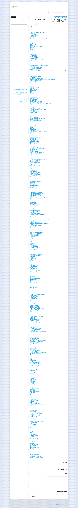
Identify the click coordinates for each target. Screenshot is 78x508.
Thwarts (32, 212)
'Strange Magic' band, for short (36, 188)
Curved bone (32, 86)
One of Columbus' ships (35, 403)
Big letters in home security (35, 181)
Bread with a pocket (34, 444)
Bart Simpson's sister (34, 447)
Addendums (32, 281)
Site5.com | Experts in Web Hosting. (19, 504)
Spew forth (32, 390)
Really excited (33, 48)
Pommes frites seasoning (35, 142)
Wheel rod (32, 378)
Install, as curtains (34, 416)
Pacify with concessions (35, 319)
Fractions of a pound (34, 428)
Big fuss (31, 446)
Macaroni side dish (34, 64)
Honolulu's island (33, 422)
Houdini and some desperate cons (37, 252)
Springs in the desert (34, 388)
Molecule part (33, 60)
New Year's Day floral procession (37, 59)
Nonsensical (32, 407)
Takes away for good (34, 303)
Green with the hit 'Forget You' (36, 341)
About (54, 12)
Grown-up (32, 257)
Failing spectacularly (34, 431)
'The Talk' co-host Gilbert (35, 108)
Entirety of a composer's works (36, 165)
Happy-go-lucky (33, 339)
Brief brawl (32, 443)
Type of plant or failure (35, 210)
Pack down (32, 231)
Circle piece (32, 272)
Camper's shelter (33, 442)
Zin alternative (33, 115)
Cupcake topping (33, 437)
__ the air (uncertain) (34, 374)
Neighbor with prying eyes (35, 239)
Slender (31, 42)
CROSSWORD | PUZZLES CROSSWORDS (60, 16)
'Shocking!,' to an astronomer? (36, 192)
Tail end (31, 126)
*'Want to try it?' (33, 105)
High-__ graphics (33, 72)
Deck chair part (33, 348)
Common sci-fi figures (34, 271)
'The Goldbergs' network (35, 187)
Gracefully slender (34, 343)
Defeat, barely (33, 347)
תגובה (65, 478)
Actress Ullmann (33, 99)
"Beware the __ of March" (35, 456)
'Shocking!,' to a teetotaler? (35, 194)
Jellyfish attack (33, 333)
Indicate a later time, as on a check (37, 334)
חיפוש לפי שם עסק (61, 12)
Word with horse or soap (35, 288)
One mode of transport (34, 234)
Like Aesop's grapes (34, 330)
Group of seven (33, 258)
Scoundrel (32, 43)
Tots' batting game (34, 383)
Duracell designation (34, 171)
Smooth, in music (33, 133)
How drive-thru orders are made (37, 421)
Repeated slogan (33, 395)
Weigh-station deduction (35, 204)
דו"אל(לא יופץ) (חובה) (62, 469)
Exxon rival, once (33, 266)
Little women (32, 66)
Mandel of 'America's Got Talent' (37, 152)
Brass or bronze (33, 89)
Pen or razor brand (34, 318)
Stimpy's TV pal (33, 128)
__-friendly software (34, 372)
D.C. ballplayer (33, 349)
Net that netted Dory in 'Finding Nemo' (38, 148)
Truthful (32, 382)
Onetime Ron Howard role (35, 144)
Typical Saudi (33, 381)
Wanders (32, 121)
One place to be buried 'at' (35, 233)
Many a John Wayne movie (35, 325)
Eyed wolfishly (33, 81)
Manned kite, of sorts (34, 326)
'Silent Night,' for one (34, 283)
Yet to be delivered (34, 117)
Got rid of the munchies (35, 162)
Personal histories (33, 55)
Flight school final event (35, 264)
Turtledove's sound (34, 211)
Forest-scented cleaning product (36, 78)
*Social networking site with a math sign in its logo (40, 103)
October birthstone (34, 57)
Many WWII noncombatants (36, 323)
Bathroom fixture (33, 96)
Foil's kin (32, 263)
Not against (32, 236)
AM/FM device (33, 450)
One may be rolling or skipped (36, 147)
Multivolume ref (33, 149)
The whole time (33, 216)
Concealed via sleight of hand (36, 270)
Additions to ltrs (33, 360)
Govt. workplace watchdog (35, 76)
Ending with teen (33, 169)
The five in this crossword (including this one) (39, 219)
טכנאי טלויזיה (25, 99)
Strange (31, 127)
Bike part (32, 277)
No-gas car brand (33, 237)
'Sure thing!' (32, 110)
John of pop (32, 248)
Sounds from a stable (34, 130)
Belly (31, 91)
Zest (31, 116)
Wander (31, 380)
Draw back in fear (34, 434)
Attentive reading (33, 279)
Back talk (32, 448)
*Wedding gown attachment (36, 102)
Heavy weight (33, 75)
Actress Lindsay (33, 100)
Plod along (32, 401)
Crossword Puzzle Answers (47, 24)
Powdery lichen (33, 228)
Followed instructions (34, 164)
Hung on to (32, 420)
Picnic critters (33, 54)
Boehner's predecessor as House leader (38, 177)
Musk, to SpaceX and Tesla (35, 322)
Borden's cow (33, 276)
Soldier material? (33, 224)
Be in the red (32, 182)
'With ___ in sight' (34, 282)
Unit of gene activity (34, 207)
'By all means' (33, 199)
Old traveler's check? (34, 235)
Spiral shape (32, 389)
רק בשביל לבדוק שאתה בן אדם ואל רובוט (38, 493)
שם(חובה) (65, 464)
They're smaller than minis (35, 213)
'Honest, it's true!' (33, 112)
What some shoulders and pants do (37, 120)
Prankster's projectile (34, 315)
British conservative (34, 275)
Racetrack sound (33, 138)
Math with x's (33, 61)
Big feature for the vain (35, 278)
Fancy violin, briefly (34, 265)
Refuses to (32, 47)
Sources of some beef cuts (35, 309)
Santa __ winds (33, 44)
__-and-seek (32, 26)
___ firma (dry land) (34, 287)
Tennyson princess (34, 301)
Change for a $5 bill (34, 441)
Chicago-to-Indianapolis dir (35, 174)
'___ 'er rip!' (32, 361)
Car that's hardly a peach (35, 175)
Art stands (32, 280)
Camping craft (33, 176)
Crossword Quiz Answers (35, 24)
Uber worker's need (34, 296)
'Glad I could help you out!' (35, 285)
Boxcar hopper (33, 90)
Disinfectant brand (34, 268)
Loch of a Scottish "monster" (36, 413)
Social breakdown (33, 226)
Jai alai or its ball (33, 249)
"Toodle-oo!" (33, 455)
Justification (32, 414)
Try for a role (33, 297)
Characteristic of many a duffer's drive (38, 352)
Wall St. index (33, 31)
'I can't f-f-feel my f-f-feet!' (35, 198)
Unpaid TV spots (33, 295)
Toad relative (32, 384)
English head (32, 167)
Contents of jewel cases (34, 350)
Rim (31, 394)
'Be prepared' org (33, 370)
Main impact (32, 155)
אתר (66, 473)
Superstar (32, 37)
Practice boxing (33, 399)
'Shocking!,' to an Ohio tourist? (36, 191)
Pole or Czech (33, 317)
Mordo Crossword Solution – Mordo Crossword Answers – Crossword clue (20, 90)
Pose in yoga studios (34, 50)
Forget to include (33, 430)
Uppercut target (33, 205)
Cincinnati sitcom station (35, 172)
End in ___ (32, 170)
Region (31, 396)
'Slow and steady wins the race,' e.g (37, 190)
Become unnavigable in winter (36, 355)
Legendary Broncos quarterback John (38, 331)
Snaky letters (32, 392)
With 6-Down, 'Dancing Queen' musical (38, 118)
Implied (31, 250)
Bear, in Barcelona (34, 94)
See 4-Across (32, 136)
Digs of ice (32, 269)
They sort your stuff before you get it (37, 214)
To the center (32, 123)
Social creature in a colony (35, 225)
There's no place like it (34, 215)
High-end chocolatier (34, 74)
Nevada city (32, 238)
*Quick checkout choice (35, 104)
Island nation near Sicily (35, 415)
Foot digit (32, 260)
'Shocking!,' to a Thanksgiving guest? (37, 193)
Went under (32, 30)
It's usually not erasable (35, 160)
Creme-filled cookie (34, 438)
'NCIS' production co (34, 363)
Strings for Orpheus (34, 305)
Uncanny (32, 209)
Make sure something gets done (36, 153)
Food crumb (32, 261)
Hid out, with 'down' (34, 161)
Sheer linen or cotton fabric (35, 310)
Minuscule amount (34, 410)
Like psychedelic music (34, 247)
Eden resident (33, 433)
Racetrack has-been (34, 139)
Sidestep (31, 393)
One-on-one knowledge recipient (36, 232)
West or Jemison (33, 203)
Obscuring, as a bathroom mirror (37, 404)
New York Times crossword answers (21, 92)
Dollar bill (32, 83)
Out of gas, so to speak (34, 320)
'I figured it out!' (33, 111)
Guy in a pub (32, 256)
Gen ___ (31, 163)
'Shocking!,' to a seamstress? (36, 195)
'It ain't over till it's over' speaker (37, 366)
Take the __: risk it (34, 35)
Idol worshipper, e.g (34, 337)
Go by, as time (33, 424)
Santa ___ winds (33, 227)
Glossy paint (32, 425)
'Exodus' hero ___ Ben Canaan (36, 369)
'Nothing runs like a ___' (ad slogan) (37, 197)
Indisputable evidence (34, 417)
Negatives (32, 241)
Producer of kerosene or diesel (36, 314)
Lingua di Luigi (33, 158)
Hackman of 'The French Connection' (38, 340)
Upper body (32, 33)
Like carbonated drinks (35, 329)
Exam (31, 432)
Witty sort (32, 289)
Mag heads (32, 156)
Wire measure (33, 202)
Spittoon (32, 221)
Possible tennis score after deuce (36, 316)
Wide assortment (33, 28)
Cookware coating (34, 439)
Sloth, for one (33, 134)
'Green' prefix (33, 367)
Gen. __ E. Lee (33, 426)
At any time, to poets (34, 185)
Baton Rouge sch (33, 183)
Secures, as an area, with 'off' (36, 137)
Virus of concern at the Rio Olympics (37, 32)
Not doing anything (34, 406)
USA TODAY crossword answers (22, 94)
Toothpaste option (33, 299)
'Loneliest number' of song (35, 365)
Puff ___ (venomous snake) (35, 312)
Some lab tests (33, 132)
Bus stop (32, 88)
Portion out (32, 52)
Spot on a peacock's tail (35, 307)
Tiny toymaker (33, 34)
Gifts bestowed (33, 259)
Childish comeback (34, 173)
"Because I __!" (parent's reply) (36, 457)
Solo (31, 39)
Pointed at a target (34, 400)
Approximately (33, 449)
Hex (31, 423)
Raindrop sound (33, 49)
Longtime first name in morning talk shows (39, 65)
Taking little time (33, 387)
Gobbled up (32, 77)
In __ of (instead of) (34, 419)
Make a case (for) (33, 154)
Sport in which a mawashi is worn (37, 308)
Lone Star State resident (35, 412)
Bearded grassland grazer (35, 93)
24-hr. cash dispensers (34, 454)
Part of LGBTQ (33, 56)
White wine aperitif (34, 119)
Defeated (32, 436)
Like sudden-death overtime (36, 328)
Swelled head (32, 304)
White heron (32, 377)
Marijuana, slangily (34, 151)
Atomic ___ (32, 184)
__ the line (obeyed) (34, 373)
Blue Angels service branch (35, 353)
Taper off (32, 385)
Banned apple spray (34, 356)
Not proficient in (33, 58)
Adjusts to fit (32, 359)
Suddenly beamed (33, 220)
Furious (31, 427)
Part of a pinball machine (35, 143)
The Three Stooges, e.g (34, 217)
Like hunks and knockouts (35, 68)
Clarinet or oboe (33, 351)
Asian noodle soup (34, 98)
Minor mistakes (33, 411)
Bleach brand (33, 179)
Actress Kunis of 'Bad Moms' (36, 101)
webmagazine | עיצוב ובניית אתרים (60, 504)
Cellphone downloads (34, 87)
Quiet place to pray (34, 140)
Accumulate (32, 452)
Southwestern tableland (35, 391)
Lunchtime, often (33, 245)
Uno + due (32, 122)
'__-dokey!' (32, 107)
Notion (31, 405)
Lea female (32, 332)
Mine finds (32, 150)
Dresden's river (33, 344)
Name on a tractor (34, 321)
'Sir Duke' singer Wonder (35, 362)
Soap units (32, 41)
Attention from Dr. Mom (35, 97)
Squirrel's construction (34, 306)
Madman (32, 244)
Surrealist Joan (33, 36)
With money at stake (34, 290)
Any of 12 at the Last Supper (36, 358)
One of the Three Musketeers (36, 145)
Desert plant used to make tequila (37, 85)
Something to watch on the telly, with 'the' (38, 131)
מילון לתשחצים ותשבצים (23, 103)
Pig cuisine (32, 230)
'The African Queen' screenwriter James (38, 109)
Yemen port (32, 27)
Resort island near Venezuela (36, 46)
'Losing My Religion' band (35, 364)
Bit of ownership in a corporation (37, 354)
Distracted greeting (34, 435)
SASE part (32, 311)
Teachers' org (33, 125)
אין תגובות (56, 17)
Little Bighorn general (34, 246)
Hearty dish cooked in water (36, 254)
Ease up (31, 82)
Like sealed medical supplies (36, 67)
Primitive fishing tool (34, 141)
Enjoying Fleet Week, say (35, 166)
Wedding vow (33, 379)
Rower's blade (33, 45)
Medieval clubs (33, 242)
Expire (31, 267)
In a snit (31, 69)
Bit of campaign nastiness (35, 180)
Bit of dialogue (33, 445)
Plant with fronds (33, 402)
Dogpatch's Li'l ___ (34, 345)
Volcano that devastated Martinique (37, 294)
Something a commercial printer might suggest (39, 223)
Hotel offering (33, 253)
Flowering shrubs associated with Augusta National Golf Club (43, 79)
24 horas (32, 186)
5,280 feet (32, 453)
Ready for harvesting (34, 398)
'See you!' (32, 196)
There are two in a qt (34, 300)
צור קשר (48, 12)
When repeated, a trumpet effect (36, 292)
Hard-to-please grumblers (35, 255)
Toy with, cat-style (34, 298)
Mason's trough (33, 243)
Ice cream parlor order (34, 338)
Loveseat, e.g (32, 327)
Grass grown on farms (34, 342)
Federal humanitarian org (35, 80)
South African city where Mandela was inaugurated (40, 38)
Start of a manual (33, 129)
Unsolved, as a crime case (35, 206)
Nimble (31, 409)
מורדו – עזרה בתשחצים (23, 101)
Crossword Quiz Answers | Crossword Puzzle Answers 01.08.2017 (50, 20)
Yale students (32, 376)
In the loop (32, 336)
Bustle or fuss (33, 274)
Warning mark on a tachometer (36, 293)
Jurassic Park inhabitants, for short (37, 159)
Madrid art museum (34, 63)
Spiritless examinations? (35, 222)
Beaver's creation (33, 92)
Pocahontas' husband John (35, 53)
